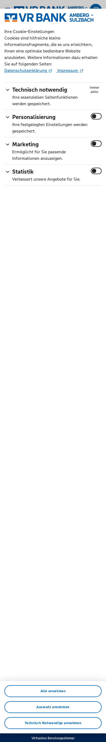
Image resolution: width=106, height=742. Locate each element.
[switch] (96, 116)
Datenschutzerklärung (26, 70)
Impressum (67, 70)
